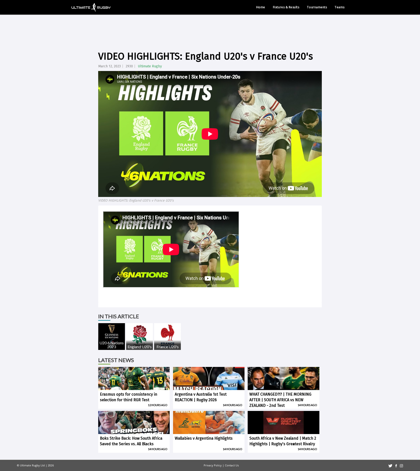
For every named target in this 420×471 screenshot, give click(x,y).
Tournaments (317, 7)
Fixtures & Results (286, 7)
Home (260, 7)
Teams (340, 7)
